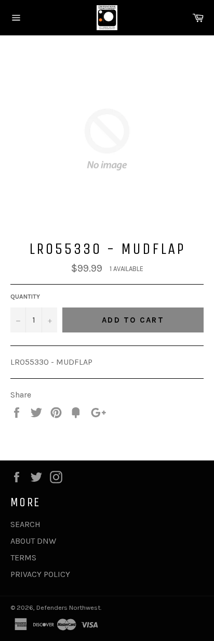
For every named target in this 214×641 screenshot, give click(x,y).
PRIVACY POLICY (40, 574)
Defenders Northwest (68, 607)
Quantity (25, 296)
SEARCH (25, 524)
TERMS (23, 557)
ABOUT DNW (33, 541)
